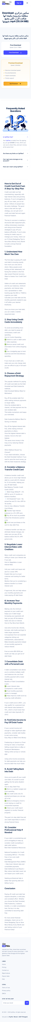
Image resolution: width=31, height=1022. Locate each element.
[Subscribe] (27, 1003)
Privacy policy (6, 990)
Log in (10, 3)
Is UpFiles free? (8, 137)
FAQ (3, 979)
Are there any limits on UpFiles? (13, 153)
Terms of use (6, 987)
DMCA (4, 993)
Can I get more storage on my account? (12, 160)
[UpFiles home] (5, 3)
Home (4, 964)
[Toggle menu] (27, 3)
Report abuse (6, 973)
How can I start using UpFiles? (13, 167)
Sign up (19, 3)
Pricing (4, 967)
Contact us (5, 970)
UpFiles (8, 140)
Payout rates (5, 976)
